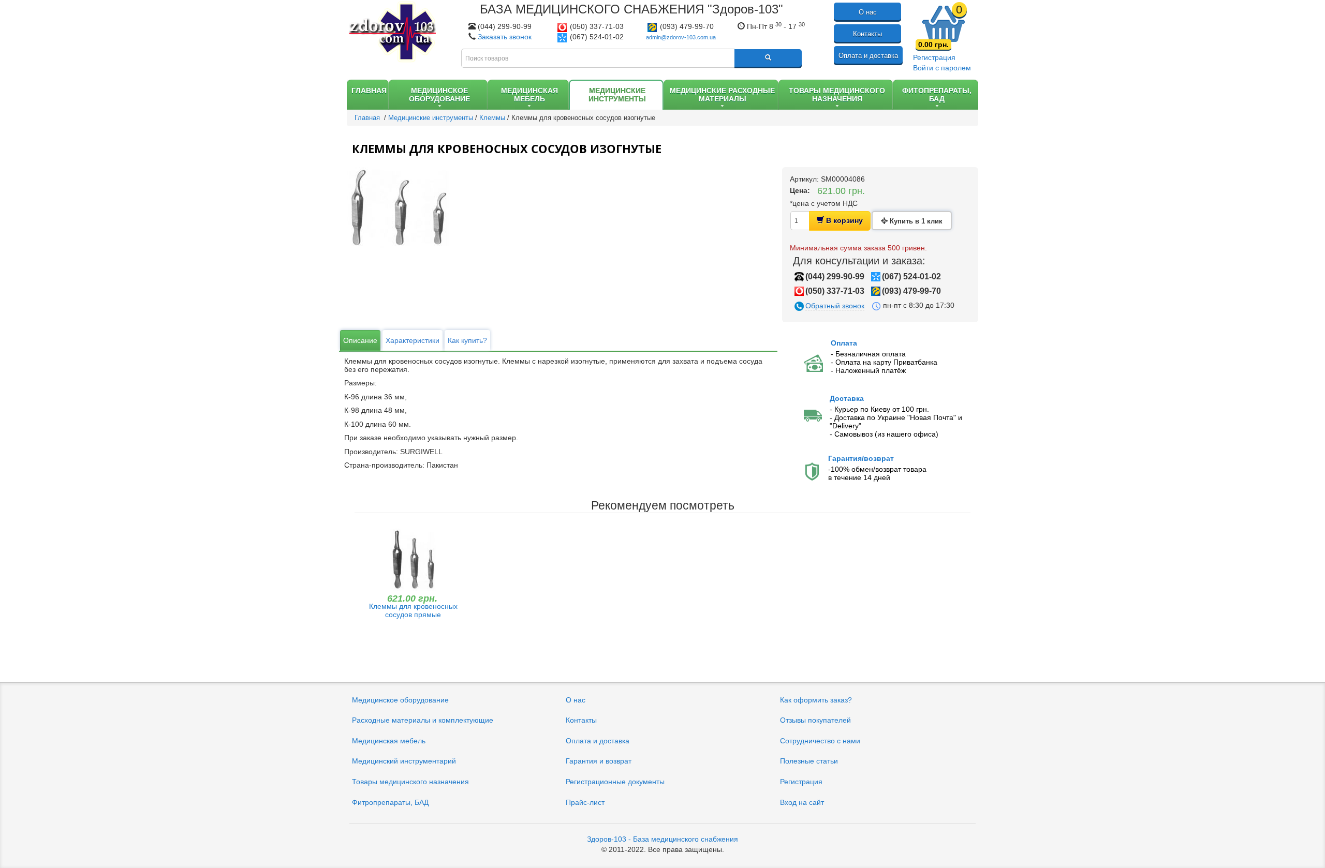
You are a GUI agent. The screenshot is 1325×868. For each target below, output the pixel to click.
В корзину (843, 220)
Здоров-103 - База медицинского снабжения (662, 839)
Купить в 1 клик (915, 221)
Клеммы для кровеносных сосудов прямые (413, 610)
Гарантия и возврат (598, 761)
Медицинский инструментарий (404, 761)
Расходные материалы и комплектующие (422, 720)
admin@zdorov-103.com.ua (681, 37)
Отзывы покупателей (815, 720)
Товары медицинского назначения (410, 781)
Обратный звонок (834, 306)
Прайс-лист (585, 802)
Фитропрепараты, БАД (390, 802)
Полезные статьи (809, 761)
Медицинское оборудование (400, 700)
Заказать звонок (505, 37)
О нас (868, 12)
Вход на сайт (802, 802)
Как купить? (467, 340)
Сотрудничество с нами (820, 741)
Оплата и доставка (868, 55)
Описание (360, 340)
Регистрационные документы (615, 781)
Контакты (867, 34)
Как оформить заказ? (816, 700)
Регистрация (934, 57)
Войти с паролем (942, 68)
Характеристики (412, 340)
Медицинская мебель (388, 741)
